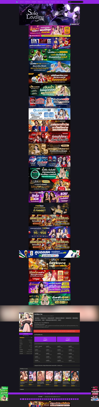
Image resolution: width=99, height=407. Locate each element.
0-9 (23, 399)
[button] (49, 14)
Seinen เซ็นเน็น (38, 320)
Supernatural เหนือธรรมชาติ (51, 320)
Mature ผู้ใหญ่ (75, 318)
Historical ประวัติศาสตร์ (60, 318)
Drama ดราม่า (43, 318)
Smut (43, 320)
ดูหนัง (52, 393)
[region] (49, 14)
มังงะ (45, 393)
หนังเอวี (48, 393)
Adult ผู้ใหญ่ (37, 318)
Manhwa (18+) (68, 318)
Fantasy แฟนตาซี (51, 318)
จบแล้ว (59, 320)
